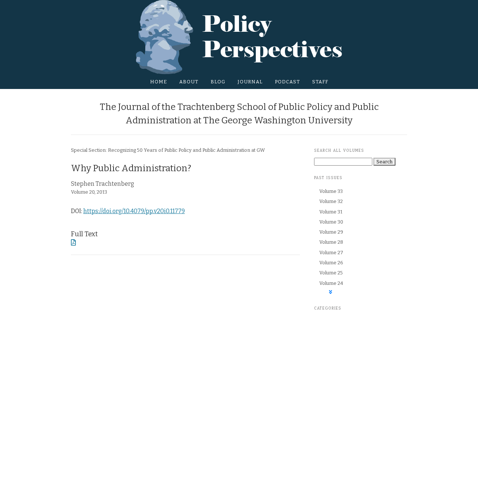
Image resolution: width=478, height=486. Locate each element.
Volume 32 (331, 201)
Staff (320, 81)
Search (384, 161)
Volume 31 (330, 212)
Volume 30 (331, 222)
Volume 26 (331, 262)
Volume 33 (331, 191)
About (188, 81)
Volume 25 (331, 273)
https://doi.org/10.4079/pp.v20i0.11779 (134, 211)
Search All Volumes (339, 150)
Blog (218, 81)
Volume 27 (331, 252)
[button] (330, 292)
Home (158, 81)
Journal (250, 81)
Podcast (287, 81)
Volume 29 (331, 232)
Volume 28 (331, 242)
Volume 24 (331, 283)
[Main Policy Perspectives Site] (239, 37)
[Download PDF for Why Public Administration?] (73, 243)
